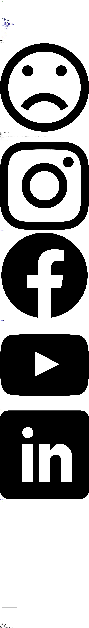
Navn (1, 133)
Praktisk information (5, 25)
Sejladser (3, 18)
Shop (3, 36)
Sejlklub (1, 135)
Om (2, 30)
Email (1, 134)
